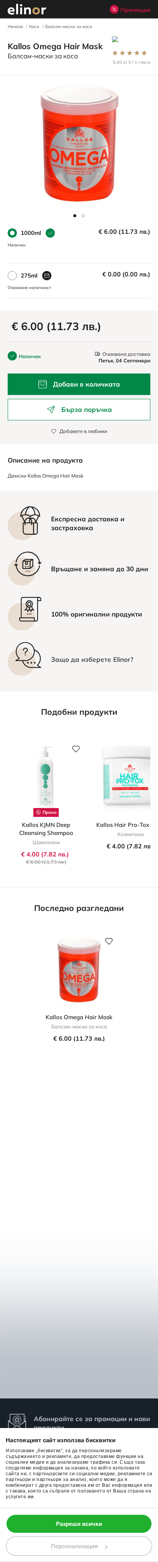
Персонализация (74, 1546)
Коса (34, 26)
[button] (74, 215)
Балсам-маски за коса (68, 26)
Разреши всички (79, 1524)
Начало (15, 26)
